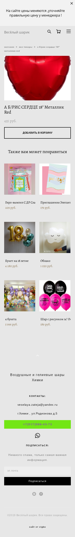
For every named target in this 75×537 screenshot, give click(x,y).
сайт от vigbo (37, 527)
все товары (25, 46)
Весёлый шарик (17, 32)
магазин (9, 46)
